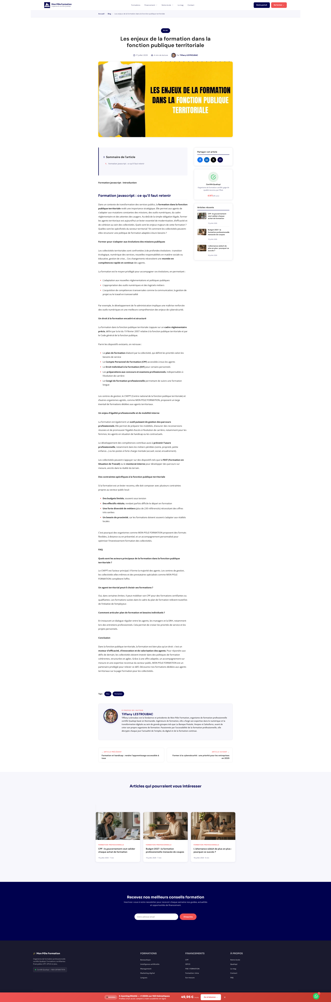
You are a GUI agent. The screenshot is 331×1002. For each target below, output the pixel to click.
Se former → (279, 5)
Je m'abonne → (211, 997)
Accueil (101, 14)
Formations (135, 5)
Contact (191, 5)
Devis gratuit (261, 5)
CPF (187, 960)
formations (115, 404)
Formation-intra (192, 973)
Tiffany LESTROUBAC (189, 55)
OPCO (187, 964)
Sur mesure (190, 978)
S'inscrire (188, 916)
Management (145, 969)
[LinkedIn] (206, 160)
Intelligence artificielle (149, 964)
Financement (149, 5)
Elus (107, 694)
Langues (143, 978)
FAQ (231, 978)
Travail (115, 463)
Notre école (166, 5)
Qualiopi (233, 964)
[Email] (220, 160)
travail (118, 294)
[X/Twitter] (213, 160)
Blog (109, 14)
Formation (118, 694)
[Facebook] (200, 160)
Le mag (180, 5)
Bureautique (145, 960)
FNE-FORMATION (192, 969)
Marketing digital (147, 973)
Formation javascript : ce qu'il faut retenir (126, 163)
